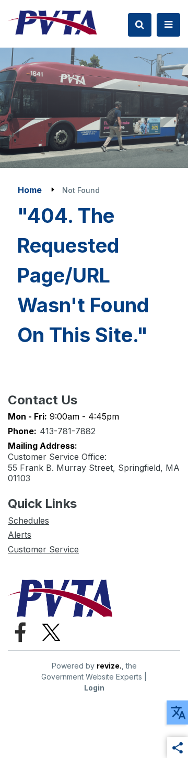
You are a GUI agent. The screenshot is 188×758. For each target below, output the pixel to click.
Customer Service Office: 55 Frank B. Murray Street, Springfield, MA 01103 (94, 467)
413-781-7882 (68, 431)
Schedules (28, 520)
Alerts (19, 534)
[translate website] (177, 712)
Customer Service (43, 549)
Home (30, 190)
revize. (109, 665)
